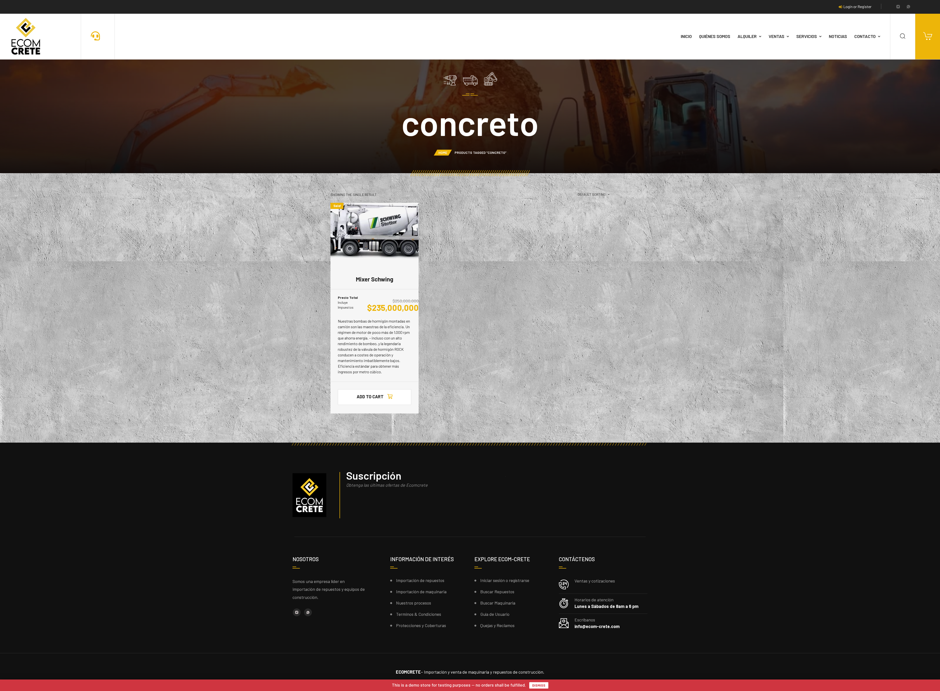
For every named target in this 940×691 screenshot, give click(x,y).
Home (442, 152)
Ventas (776, 36)
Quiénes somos (714, 36)
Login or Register (857, 6)
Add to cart (370, 396)
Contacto (865, 36)
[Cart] (927, 36)
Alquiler (747, 36)
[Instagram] (898, 7)
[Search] (902, 36)
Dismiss (538, 685)
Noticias (838, 36)
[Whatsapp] (908, 7)
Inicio (686, 36)
